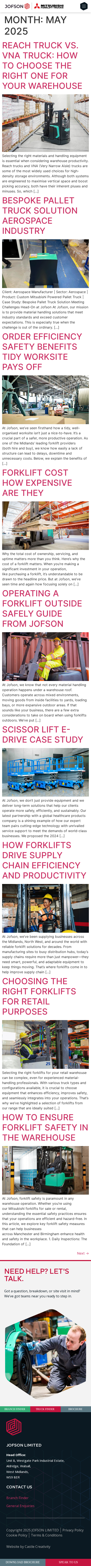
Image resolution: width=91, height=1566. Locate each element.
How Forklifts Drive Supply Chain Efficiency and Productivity (44, 860)
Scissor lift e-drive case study (42, 734)
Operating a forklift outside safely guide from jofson (42, 608)
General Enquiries (20, 1506)
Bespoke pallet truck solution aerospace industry (40, 215)
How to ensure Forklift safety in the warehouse (45, 1127)
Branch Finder (17, 1498)
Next (83, 1253)
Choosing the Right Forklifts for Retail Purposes (39, 996)
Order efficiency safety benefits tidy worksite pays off (42, 351)
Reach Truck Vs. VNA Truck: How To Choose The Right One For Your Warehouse (42, 65)
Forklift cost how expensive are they (37, 482)
